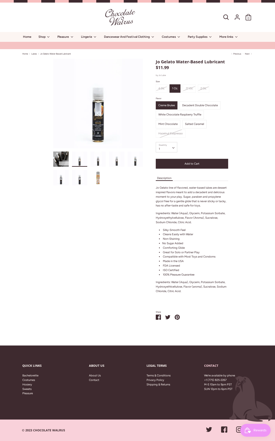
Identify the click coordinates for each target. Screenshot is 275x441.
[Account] (237, 15)
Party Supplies (198, 37)
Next (247, 54)
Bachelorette (30, 375)
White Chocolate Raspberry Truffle (179, 114)
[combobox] (166, 147)
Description (164, 178)
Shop (42, 37)
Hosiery (27, 384)
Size (158, 81)
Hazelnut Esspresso (170, 133)
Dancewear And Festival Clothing (127, 37)
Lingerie (87, 37)
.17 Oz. (189, 88)
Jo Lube (162, 75)
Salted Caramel (194, 124)
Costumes (169, 37)
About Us (95, 375)
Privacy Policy (155, 380)
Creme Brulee (166, 105)
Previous (237, 54)
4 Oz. (161, 88)
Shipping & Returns (158, 384)
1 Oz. (175, 88)
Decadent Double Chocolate (200, 105)
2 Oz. (203, 88)
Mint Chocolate (168, 124)
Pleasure (63, 37)
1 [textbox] (159, 148)
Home (27, 37)
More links (226, 37)
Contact (94, 380)
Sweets (27, 389)
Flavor (158, 98)
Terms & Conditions (159, 375)
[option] (98, 105)
